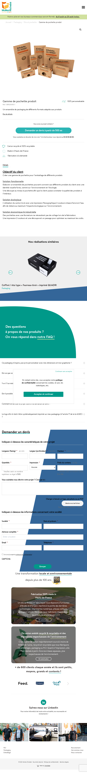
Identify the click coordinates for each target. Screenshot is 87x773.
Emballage (7, 753)
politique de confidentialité (24, 554)
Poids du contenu (64, 463)
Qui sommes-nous (77, 750)
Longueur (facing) (9, 451)
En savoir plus (43, 620)
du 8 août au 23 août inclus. (68, 17)
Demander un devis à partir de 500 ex (43, 131)
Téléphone (48, 543)
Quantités (6, 463)
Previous (9, 271)
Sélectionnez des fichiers (72, 503)
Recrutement (75, 748)
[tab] (6, 165)
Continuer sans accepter (63, 371)
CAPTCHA (6, 559)
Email (5, 543)
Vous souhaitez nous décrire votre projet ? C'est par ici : (24, 480)
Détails (5, 165)
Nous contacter (76, 753)
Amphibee (47, 765)
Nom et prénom (51, 521)
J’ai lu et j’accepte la (18, 554)
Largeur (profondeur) (39, 451)
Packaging (7, 750)
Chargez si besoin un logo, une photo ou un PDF (64, 499)
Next (77, 271)
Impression (35, 463)
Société (6, 521)
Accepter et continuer (43, 394)
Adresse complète (10, 532)
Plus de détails (7, 114)
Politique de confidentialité (51, 762)
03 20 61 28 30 (68, 137)
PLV (5, 748)
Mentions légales (64, 762)
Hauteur (61, 451)
